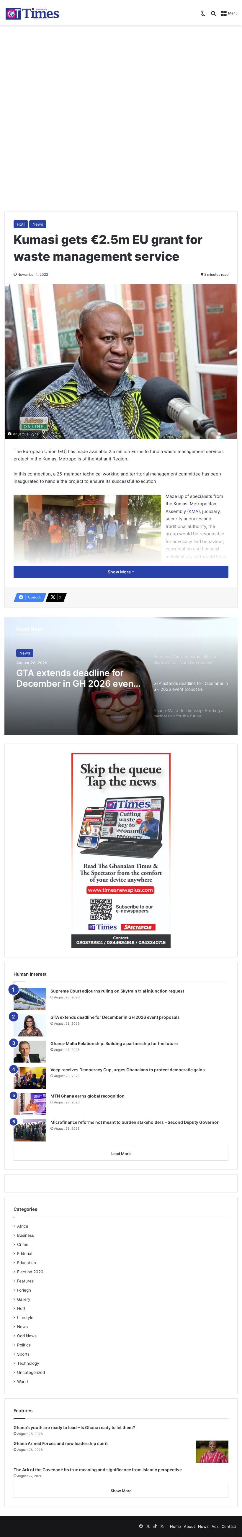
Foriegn (24, 1290)
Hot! (21, 224)
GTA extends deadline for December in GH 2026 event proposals (76, 678)
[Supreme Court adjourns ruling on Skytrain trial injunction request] (30, 999)
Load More (121, 1153)
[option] (121, 676)
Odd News (27, 1335)
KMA (193, 511)
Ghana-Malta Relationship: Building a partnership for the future (114, 1043)
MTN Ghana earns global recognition (87, 1095)
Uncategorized (31, 1372)
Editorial (24, 1253)
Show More (120, 571)
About (189, 1526)
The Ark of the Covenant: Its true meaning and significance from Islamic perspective (98, 1469)
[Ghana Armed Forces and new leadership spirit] (212, 1452)
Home (175, 1526)
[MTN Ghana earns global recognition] (30, 1104)
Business (25, 1235)
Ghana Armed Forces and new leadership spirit (61, 1443)
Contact (229, 1526)
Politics (24, 1345)
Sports (23, 1354)
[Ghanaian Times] (32, 12)
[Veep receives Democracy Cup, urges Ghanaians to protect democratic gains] (30, 1078)
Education (26, 1262)
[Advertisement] (121, 72)
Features (25, 1281)
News (37, 224)
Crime (22, 1244)
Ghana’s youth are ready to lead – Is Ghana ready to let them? (74, 1427)
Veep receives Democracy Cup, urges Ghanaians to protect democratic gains (127, 1069)
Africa (22, 1226)
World (22, 1381)
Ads (215, 1526)
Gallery (23, 1299)
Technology (28, 1363)
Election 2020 (30, 1271)
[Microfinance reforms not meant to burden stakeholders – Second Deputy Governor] (30, 1130)
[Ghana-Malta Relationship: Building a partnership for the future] (30, 1052)
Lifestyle (25, 1317)
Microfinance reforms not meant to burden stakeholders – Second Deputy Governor (134, 1122)
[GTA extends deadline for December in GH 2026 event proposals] (30, 1025)
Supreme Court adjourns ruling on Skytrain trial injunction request (117, 990)
